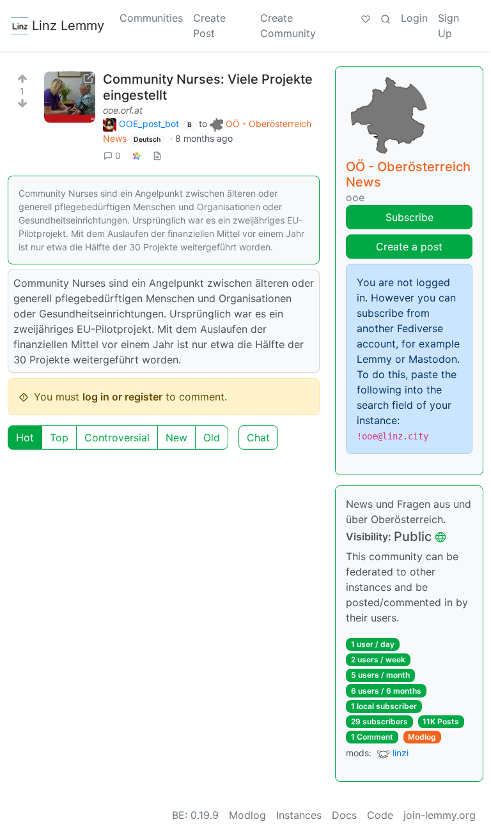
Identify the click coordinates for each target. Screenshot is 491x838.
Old (211, 437)
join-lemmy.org (439, 815)
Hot (25, 437)
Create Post (209, 25)
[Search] (385, 18)
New (176, 437)
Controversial (117, 437)
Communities (151, 17)
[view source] (157, 155)
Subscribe (409, 217)
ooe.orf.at (123, 110)
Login (414, 17)
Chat (258, 437)
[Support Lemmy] (365, 18)
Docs (344, 815)
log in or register (122, 396)
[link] (137, 155)
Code (380, 815)
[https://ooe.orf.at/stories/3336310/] (69, 97)
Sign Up (448, 25)
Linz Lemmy (68, 25)
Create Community (288, 25)
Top (59, 437)
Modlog (422, 737)
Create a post (409, 246)
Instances (299, 815)
